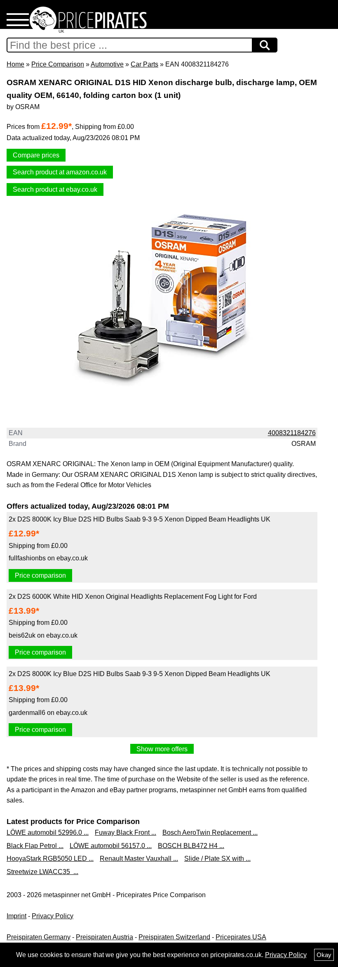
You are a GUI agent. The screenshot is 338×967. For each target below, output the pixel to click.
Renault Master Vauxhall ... (139, 858)
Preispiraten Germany (38, 937)
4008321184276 (292, 432)
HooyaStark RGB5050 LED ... (50, 858)
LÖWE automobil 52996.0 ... (48, 832)
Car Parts (144, 64)
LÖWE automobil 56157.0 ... (111, 845)
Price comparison (40, 575)
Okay (324, 954)
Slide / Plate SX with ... (217, 858)
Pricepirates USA (241, 937)
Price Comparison (57, 64)
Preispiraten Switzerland (174, 937)
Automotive (107, 64)
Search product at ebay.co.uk (55, 189)
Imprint (16, 915)
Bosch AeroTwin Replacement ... (210, 832)
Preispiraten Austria (104, 937)
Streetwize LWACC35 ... (42, 871)
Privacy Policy (52, 915)
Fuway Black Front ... (125, 832)
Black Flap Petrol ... (35, 845)
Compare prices (36, 155)
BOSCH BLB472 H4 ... (191, 845)
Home (15, 64)
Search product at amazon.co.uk (60, 172)
